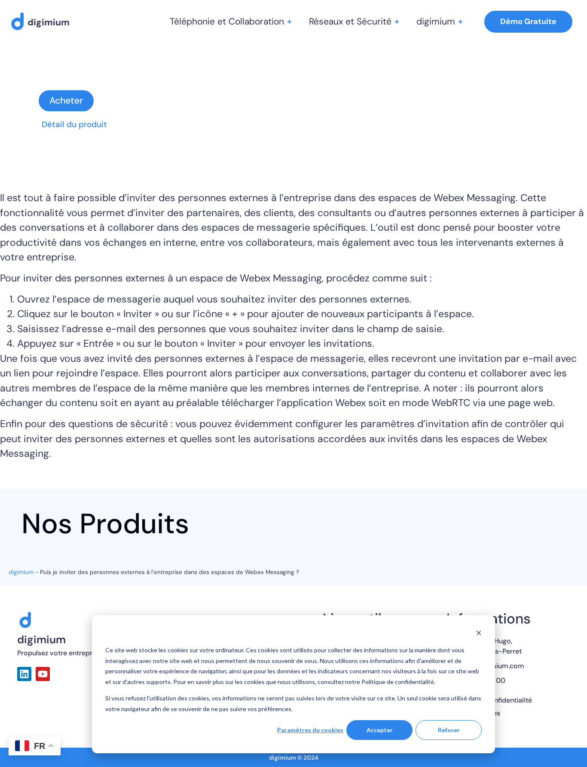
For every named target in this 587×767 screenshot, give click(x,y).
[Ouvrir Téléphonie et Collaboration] (289, 21)
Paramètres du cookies (310, 729)
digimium (21, 572)
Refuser (449, 729)
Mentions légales (473, 713)
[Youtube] (43, 674)
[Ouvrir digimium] (460, 21)
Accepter (380, 729)
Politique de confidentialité (489, 700)
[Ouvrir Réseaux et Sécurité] (396, 21)
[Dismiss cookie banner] (479, 634)
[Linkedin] (24, 674)
